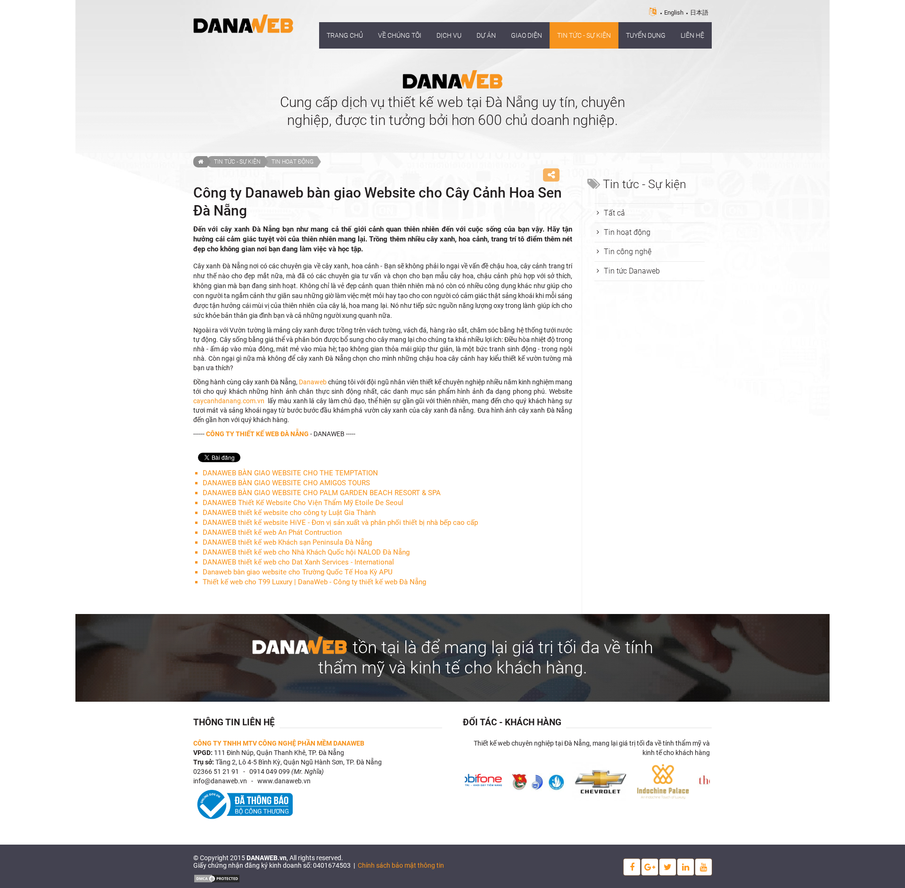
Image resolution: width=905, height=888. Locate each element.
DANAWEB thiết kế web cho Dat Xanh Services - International (298, 562)
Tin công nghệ (627, 251)
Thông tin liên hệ (234, 722)
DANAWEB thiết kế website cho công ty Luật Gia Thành (289, 512)
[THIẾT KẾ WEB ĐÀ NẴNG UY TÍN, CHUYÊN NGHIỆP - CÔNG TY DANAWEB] (243, 23)
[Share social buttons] (551, 175)
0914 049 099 (269, 771)
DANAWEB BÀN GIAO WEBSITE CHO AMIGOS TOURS (286, 483)
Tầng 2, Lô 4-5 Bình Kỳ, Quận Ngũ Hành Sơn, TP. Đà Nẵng (298, 762)
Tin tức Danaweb (632, 270)
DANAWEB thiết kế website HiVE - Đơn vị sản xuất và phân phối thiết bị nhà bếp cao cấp (340, 522)
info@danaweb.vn (220, 781)
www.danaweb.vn (284, 781)
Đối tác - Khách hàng (512, 722)
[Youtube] (703, 867)
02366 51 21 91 (216, 771)
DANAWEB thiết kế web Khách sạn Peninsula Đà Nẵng (287, 542)
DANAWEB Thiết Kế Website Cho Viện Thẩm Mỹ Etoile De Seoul (303, 502)
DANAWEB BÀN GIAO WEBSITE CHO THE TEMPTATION (290, 473)
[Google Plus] (650, 867)
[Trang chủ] (200, 161)
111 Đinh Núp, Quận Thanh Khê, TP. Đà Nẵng (279, 752)
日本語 (699, 12)
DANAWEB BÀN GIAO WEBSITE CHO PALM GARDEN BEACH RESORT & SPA (322, 493)
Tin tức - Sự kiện (237, 161)
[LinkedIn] (685, 867)
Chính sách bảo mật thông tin (401, 865)
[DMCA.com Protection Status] (216, 878)
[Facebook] (632, 867)
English (673, 12)
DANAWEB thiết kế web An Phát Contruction (272, 532)
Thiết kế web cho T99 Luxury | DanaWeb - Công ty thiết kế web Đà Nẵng (314, 582)
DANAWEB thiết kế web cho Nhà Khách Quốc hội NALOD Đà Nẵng (306, 552)
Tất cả (614, 212)
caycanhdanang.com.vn (228, 401)
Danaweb (313, 382)
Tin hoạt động (292, 161)
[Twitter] (667, 867)
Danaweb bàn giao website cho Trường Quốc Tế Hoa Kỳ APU (298, 572)
